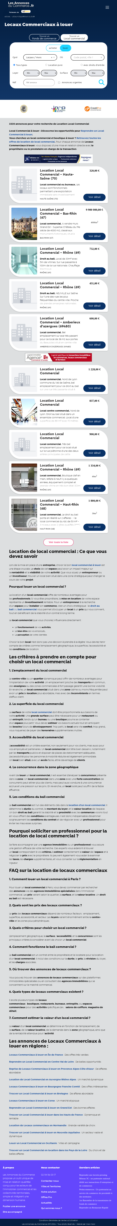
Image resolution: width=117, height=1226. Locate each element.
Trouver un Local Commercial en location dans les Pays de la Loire (48, 1150)
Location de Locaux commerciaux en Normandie (37, 1125)
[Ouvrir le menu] (107, 7)
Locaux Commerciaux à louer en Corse (32, 1100)
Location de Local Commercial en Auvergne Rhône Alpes (42, 1079)
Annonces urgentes (72, 82)
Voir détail (94, 197)
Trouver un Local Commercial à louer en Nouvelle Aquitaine (44, 1132)
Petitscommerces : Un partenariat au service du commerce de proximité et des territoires (95, 1193)
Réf (14, 82)
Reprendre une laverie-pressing (93, 1175)
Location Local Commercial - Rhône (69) (60, 250)
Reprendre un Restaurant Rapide (93, 1207)
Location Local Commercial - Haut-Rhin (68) (59, 504)
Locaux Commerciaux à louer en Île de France (36, 1054)
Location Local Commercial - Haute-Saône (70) (57, 174)
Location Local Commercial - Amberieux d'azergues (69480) (60, 322)
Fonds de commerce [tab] (44, 37)
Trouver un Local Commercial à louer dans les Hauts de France (46, 1114)
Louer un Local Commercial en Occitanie (33, 1143)
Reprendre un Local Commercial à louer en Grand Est (40, 1107)
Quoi (15, 57)
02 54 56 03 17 (48, 1174)
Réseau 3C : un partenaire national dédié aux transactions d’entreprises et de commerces (96, 1182)
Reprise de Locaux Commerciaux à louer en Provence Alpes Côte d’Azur (51, 1068)
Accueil (7, 17)
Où (61, 57)
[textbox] (87, 57)
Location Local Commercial (52, 371)
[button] (52, 57)
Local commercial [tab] (74, 37)
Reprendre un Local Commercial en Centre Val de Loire (41, 1061)
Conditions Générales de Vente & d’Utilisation (58, 1220)
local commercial (42, 712)
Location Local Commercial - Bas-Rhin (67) (58, 213)
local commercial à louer (86, 565)
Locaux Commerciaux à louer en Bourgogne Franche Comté (44, 1086)
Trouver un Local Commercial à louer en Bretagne (38, 1093)
